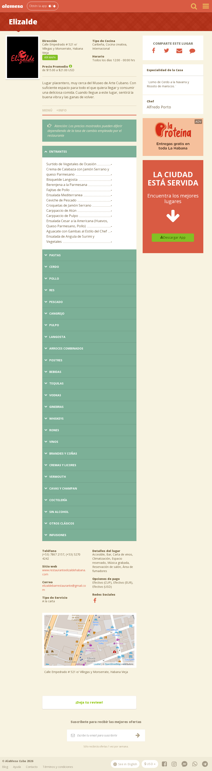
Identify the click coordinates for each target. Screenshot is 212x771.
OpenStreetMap (113, 664)
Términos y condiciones (58, 767)
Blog (5, 767)
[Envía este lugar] (179, 50)
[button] (42, 6)
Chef (150, 101)
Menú (47, 110)
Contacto (32, 767)
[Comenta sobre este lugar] (192, 50)
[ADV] (173, 137)
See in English (127, 764)
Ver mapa (50, 57)
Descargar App (174, 237)
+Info (61, 110)
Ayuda (17, 767)
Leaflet (97, 664)
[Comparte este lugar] (153, 50)
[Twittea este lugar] (166, 50)
